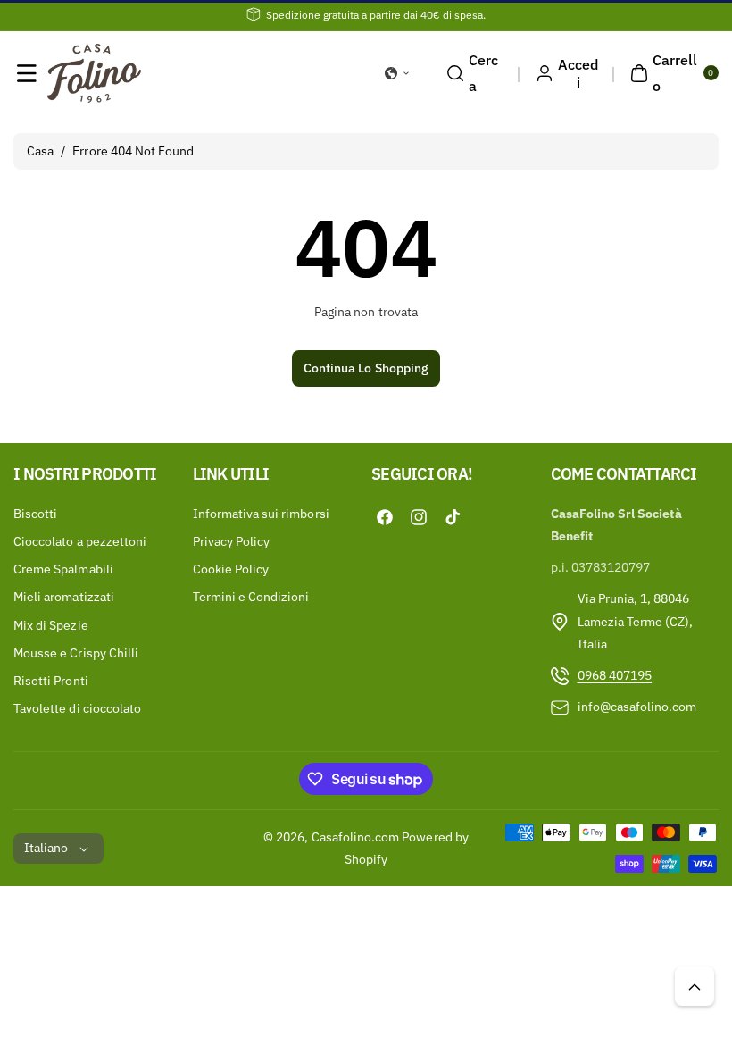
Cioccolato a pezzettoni (79, 541)
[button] (26, 73)
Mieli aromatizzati (63, 597)
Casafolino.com (356, 837)
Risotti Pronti (50, 681)
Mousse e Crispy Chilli (75, 653)
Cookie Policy (231, 569)
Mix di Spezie (50, 625)
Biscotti (35, 514)
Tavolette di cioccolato (77, 708)
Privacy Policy (231, 541)
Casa (40, 151)
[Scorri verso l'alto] (694, 986)
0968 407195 (615, 675)
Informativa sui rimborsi (261, 514)
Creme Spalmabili (63, 569)
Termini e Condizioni (251, 597)
